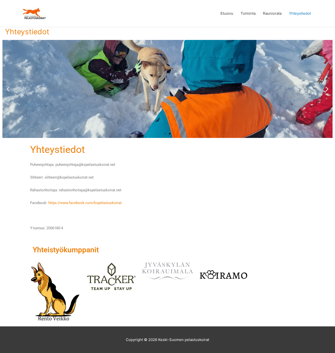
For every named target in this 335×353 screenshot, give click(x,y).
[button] (8, 89)
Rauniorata (272, 13)
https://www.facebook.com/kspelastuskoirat (85, 203)
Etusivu (226, 13)
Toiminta (248, 13)
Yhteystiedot (300, 13)
